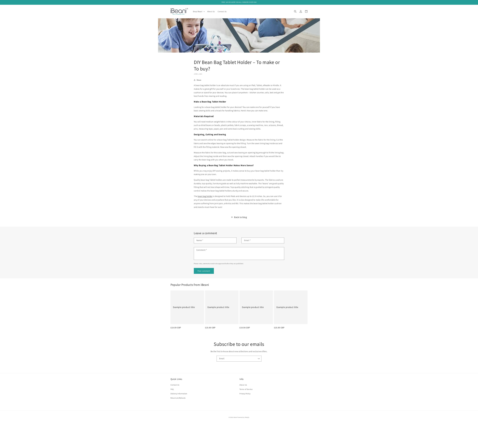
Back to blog (240, 217)
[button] (198, 11)
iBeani (235, 417)
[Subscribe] (258, 359)
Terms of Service (246, 389)
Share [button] (199, 80)
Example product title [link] (184, 307)
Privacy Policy (244, 393)
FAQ (172, 389)
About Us (243, 385)
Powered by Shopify (243, 417)
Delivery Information (179, 393)
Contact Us (175, 385)
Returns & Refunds (178, 398)
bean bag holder (205, 196)
